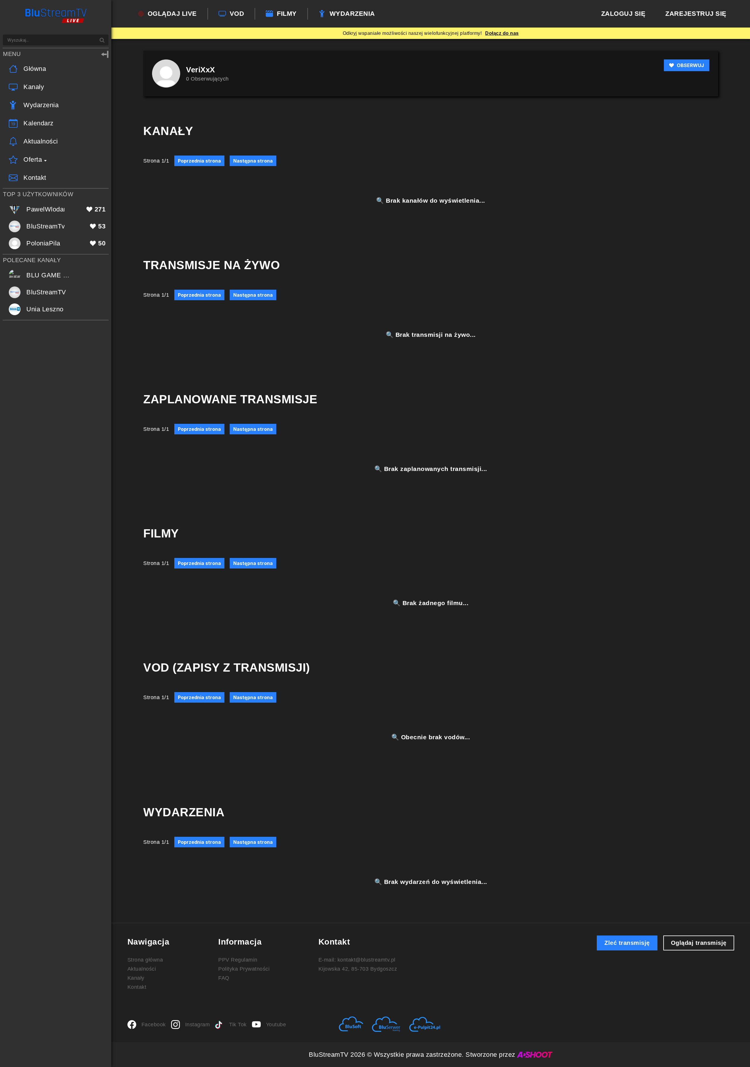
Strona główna (145, 960)
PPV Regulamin (238, 960)
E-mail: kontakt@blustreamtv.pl (357, 960)
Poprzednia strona (199, 161)
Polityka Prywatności (244, 969)
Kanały (135, 978)
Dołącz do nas (502, 33)
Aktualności (141, 969)
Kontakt (136, 987)
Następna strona (253, 161)
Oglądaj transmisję (699, 943)
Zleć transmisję (627, 943)
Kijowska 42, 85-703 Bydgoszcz (357, 969)
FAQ (223, 978)
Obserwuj (690, 65)
